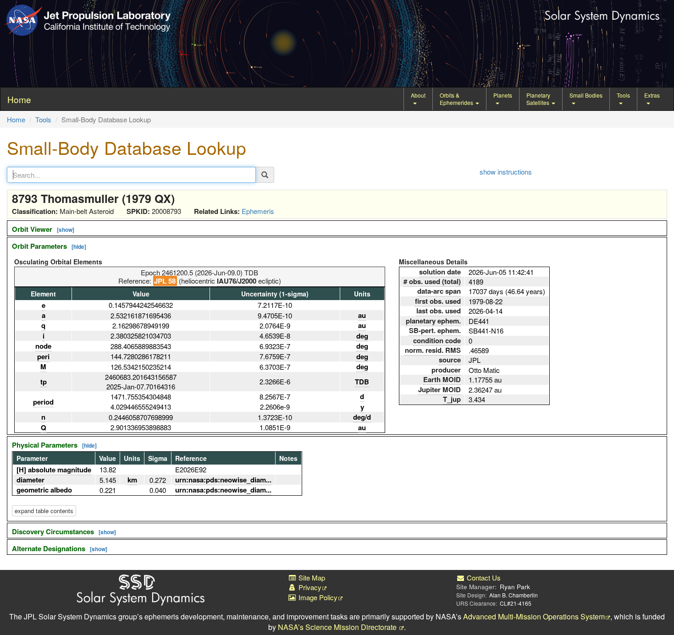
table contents (44, 510)
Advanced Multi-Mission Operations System (534, 616)
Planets (502, 95)
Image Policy (317, 597)
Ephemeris (258, 211)
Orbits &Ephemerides (457, 98)
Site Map (311, 577)
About (418, 95)
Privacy (309, 587)
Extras (652, 95)
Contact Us (483, 577)
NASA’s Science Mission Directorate (338, 627)
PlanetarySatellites (538, 98)
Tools (623, 95)
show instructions (506, 171)
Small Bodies (585, 95)
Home (16, 119)
